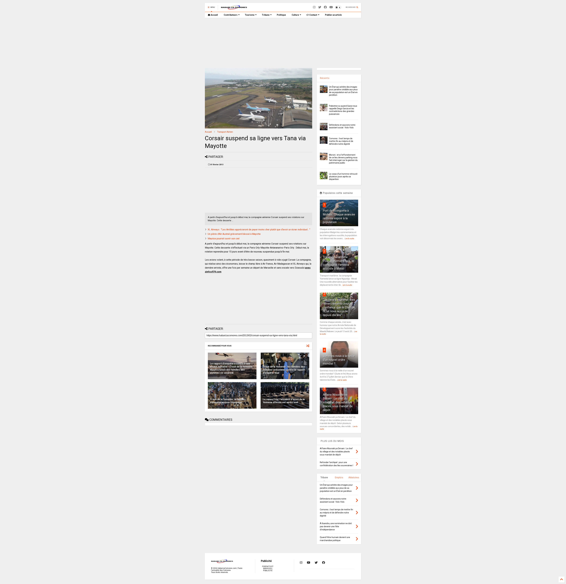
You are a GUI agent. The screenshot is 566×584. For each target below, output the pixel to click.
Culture (295, 15)
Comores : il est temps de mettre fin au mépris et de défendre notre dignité (341, 141)
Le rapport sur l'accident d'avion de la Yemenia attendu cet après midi (284, 401)
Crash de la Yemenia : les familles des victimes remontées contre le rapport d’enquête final (284, 369)
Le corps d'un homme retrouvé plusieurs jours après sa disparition (343, 176)
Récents (324, 78)
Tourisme (249, 15)
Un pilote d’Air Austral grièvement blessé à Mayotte (234, 234)
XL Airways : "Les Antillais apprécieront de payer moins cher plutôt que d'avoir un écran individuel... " (259, 229)
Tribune (265, 15)
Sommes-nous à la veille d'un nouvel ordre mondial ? (338, 359)
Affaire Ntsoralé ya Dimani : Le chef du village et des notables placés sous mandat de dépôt (338, 402)
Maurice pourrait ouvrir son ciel (223, 238)
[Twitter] (319, 7)
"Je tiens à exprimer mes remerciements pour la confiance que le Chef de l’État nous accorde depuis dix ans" (339, 307)
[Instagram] (314, 7)
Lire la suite (349, 239)
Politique (281, 15)
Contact (313, 15)
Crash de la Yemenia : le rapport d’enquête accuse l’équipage (228, 401)
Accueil (214, 15)
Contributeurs (230, 15)
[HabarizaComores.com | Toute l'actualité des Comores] (234, 8)
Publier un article (333, 15)
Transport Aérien (225, 132)
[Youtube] (331, 7)
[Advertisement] (283, 43)
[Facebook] (325, 7)
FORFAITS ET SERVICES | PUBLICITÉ (267, 568)
